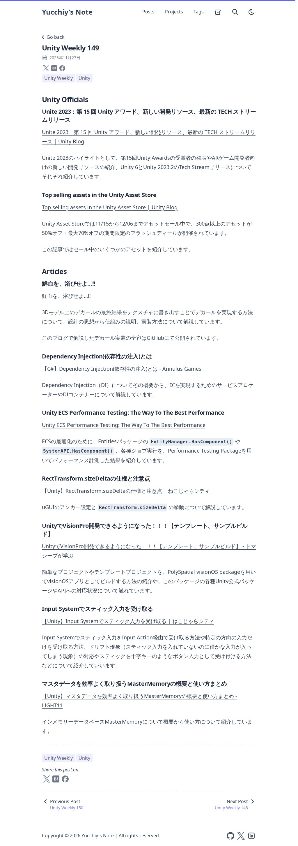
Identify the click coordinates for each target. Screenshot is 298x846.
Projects (174, 11)
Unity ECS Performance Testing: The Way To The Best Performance (123, 424)
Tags (199, 11)
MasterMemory (123, 721)
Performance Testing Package (204, 450)
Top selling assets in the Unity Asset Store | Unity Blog (110, 207)
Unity (84, 78)
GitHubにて (161, 337)
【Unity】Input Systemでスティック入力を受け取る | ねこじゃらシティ (128, 621)
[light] (251, 12)
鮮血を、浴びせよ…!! (66, 295)
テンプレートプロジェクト (125, 571)
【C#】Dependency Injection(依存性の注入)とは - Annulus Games (121, 368)
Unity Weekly (58, 78)
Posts (148, 11)
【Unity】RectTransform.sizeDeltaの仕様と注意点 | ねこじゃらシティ (126, 490)
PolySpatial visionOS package (204, 571)
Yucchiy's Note (67, 12)
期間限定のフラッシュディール (141, 232)
